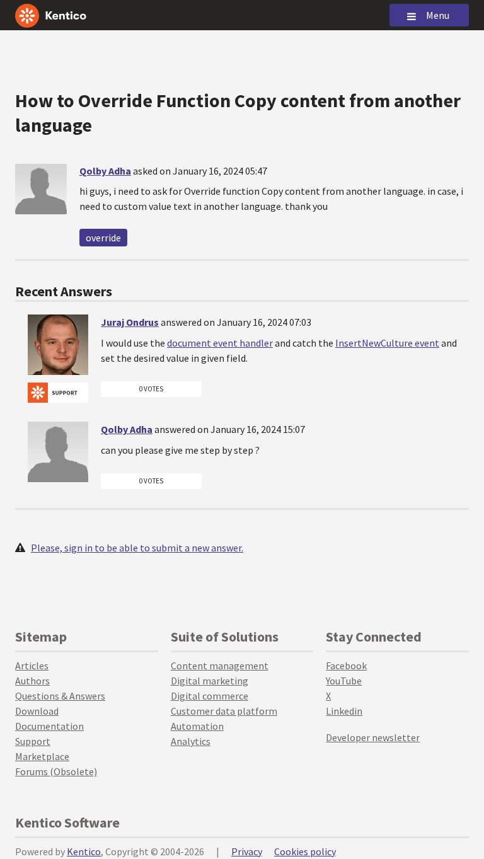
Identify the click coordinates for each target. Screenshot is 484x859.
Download (37, 711)
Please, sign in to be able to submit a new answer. (137, 547)
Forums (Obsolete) (56, 771)
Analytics (190, 741)
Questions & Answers (60, 695)
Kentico (84, 851)
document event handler (220, 343)
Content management (219, 665)
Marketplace (42, 756)
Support (32, 741)
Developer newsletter (373, 737)
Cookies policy (305, 851)
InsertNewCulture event (387, 343)
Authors (32, 680)
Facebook (346, 665)
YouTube (344, 680)
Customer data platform (224, 711)
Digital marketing (209, 680)
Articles (32, 665)
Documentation (49, 726)
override (103, 237)
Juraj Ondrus (130, 322)
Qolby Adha (105, 170)
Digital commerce (209, 695)
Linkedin (344, 711)
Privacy (246, 851)
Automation (197, 726)
